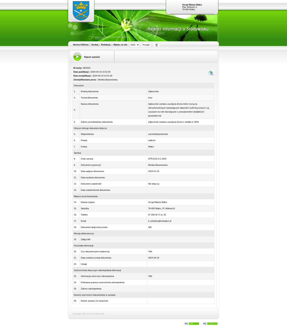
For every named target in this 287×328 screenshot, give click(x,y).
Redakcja (106, 44)
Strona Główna (80, 44)
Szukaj (94, 44)
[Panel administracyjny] (156, 45)
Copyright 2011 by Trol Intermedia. (88, 314)
